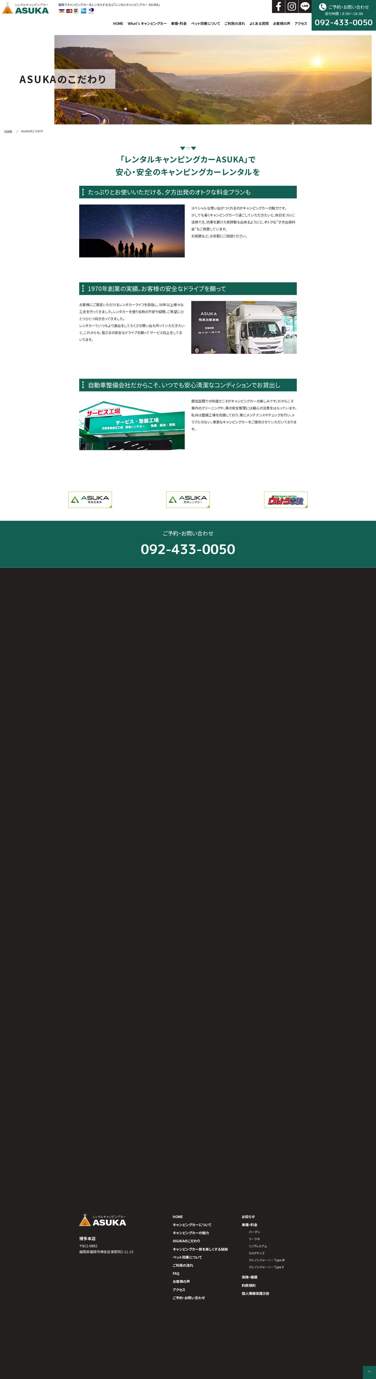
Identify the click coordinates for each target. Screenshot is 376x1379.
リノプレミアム (258, 1246)
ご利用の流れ (235, 23)
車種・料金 (179, 23)
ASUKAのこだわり (186, 1240)
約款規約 (249, 1285)
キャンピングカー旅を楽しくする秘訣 (200, 1249)
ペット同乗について (205, 23)
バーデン (254, 1232)
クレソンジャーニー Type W (267, 1260)
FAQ (176, 1273)
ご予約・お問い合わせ (189, 1297)
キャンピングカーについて (192, 1224)
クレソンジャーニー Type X (266, 1267)
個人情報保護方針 (256, 1293)
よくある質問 (259, 23)
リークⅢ (254, 1239)
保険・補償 (249, 1277)
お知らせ (248, 1216)
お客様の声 (281, 23)
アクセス (301, 23)
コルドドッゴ (256, 1253)
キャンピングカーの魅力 (191, 1232)
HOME (118, 23)
